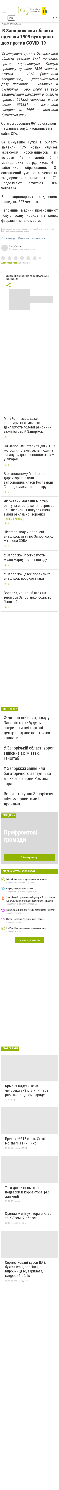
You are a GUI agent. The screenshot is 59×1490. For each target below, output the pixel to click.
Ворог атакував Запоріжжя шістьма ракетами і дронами (28, 799)
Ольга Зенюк (15, 246)
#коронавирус (8, 238)
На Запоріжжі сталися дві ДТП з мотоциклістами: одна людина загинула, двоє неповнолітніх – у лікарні (29, 452)
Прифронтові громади (20, 836)
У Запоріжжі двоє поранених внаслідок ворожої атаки (27, 576)
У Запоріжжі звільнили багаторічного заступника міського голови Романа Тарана (27, 776)
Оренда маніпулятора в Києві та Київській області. (28, 1215)
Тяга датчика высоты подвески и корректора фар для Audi (27, 1192)
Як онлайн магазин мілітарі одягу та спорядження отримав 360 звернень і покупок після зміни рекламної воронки (29, 507)
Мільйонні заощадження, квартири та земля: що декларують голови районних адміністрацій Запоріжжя (27, 425)
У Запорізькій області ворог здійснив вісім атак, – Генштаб (29, 753)
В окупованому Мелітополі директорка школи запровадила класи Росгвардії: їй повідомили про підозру (28, 480)
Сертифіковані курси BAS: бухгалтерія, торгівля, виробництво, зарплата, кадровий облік (25, 1269)
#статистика (38, 238)
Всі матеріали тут (29, 857)
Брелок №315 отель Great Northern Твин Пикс (25, 1141)
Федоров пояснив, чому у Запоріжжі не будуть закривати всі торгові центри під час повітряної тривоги (27, 728)
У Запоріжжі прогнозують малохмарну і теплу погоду (25, 557)
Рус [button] (11, 17)
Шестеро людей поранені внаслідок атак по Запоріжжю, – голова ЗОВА (28, 536)
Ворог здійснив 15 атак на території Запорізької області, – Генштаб (29, 597)
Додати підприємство (30, 940)
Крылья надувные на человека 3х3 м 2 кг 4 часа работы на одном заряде (26, 1090)
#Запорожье (23, 238)
